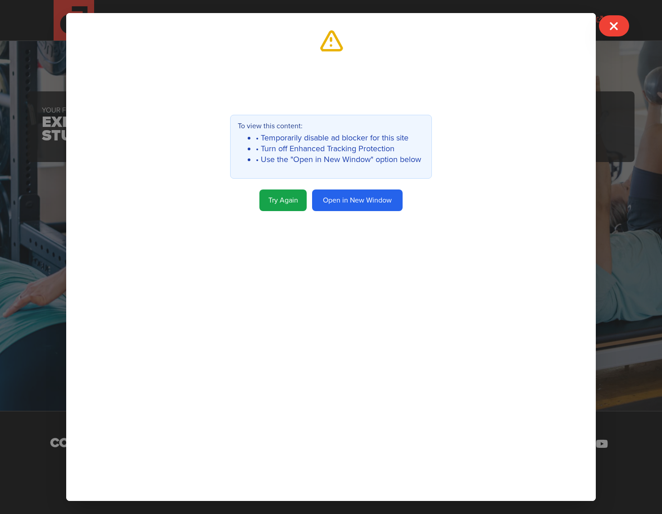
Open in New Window (357, 200)
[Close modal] (614, 25)
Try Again (283, 200)
